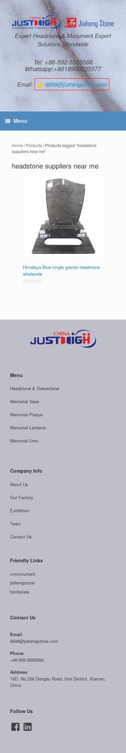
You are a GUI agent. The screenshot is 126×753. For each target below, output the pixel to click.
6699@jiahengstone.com (76, 84)
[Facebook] (15, 726)
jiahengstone (22, 582)
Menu (20, 121)
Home (17, 145)
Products (34, 145)
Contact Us (21, 536)
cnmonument (22, 574)
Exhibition (19, 510)
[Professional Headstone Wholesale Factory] (63, 22)
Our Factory (21, 497)
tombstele (19, 592)
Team (15, 523)
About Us (19, 484)
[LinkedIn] (27, 726)
